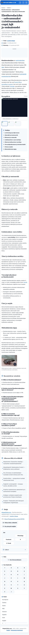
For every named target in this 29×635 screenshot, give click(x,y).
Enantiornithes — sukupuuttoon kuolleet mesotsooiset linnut (14, 479)
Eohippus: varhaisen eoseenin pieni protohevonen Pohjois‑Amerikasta (12, 496)
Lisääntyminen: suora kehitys (13, 139)
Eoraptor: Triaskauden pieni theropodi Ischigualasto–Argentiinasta (13, 501)
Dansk (4, 605)
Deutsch (4, 611)
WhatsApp (20, 535)
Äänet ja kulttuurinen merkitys (13, 142)
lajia (3, 67)
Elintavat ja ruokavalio (11, 137)
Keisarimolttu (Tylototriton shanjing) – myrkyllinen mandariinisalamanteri (13, 462)
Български (5, 599)
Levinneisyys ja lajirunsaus (12, 132)
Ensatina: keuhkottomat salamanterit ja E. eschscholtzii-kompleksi (14, 490)
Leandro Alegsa (11, 40)
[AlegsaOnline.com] (9, 2)
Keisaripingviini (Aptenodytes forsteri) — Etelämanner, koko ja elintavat (14, 468)
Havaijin (12, 86)
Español (4, 614)
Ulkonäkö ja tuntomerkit (11, 135)
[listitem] (5, 123)
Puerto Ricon (18, 82)
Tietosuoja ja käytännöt (17, 630)
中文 (3, 608)
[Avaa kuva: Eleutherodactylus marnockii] (14, 107)
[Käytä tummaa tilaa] (26, 2)
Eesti (3, 617)
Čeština (4, 602)
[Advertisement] (14, 53)
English (4, 620)
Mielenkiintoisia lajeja (10, 149)
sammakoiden (20, 60)
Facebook (8, 539)
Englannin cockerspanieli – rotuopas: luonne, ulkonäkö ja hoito (13, 485)
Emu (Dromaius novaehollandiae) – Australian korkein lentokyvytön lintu (13, 473)
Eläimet (9, 7)
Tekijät (8, 630)
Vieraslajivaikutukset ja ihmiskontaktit (15, 144)
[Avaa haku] (23, 2)
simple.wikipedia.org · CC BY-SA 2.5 (10, 118)
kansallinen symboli (7, 84)
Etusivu (3, 7)
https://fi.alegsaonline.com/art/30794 (14, 519)
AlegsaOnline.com (6, 512)
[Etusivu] (20, 2)
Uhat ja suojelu (9, 147)
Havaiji (25, 282)
